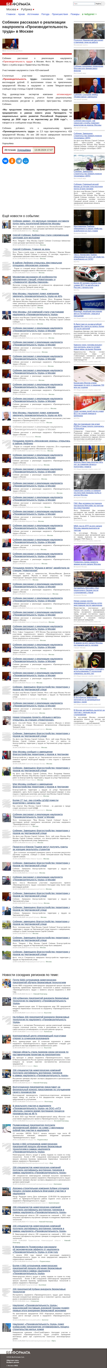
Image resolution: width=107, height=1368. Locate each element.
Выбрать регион (13, 1362)
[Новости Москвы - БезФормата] (15, 3)
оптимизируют (64, 94)
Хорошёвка (24, 149)
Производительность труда (17, 61)
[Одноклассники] (12, 161)
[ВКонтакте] (5, 161)
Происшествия (60, 14)
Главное (11, 14)
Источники (33, 14)
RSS (16, 1366)
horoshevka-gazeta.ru (14, 51)
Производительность (14, 79)
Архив (21, 14)
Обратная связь (13, 1360)
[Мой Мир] (26, 161)
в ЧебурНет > (89, 14)
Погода (45, 14)
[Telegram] (19, 161)
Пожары (75, 14)
